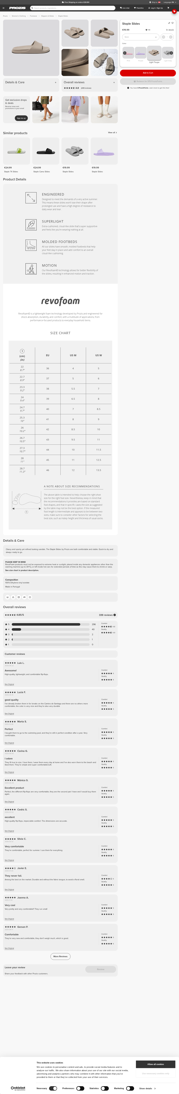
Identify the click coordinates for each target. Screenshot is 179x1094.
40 (93, 629)
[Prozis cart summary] (168, 7)
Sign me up (21, 118)
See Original (9, 684)
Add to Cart (148, 73)
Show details (145, 1088)
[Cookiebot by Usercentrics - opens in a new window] (18, 1088)
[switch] (80, 1088)
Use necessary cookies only (155, 1073)
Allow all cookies (155, 1064)
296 (94, 624)
